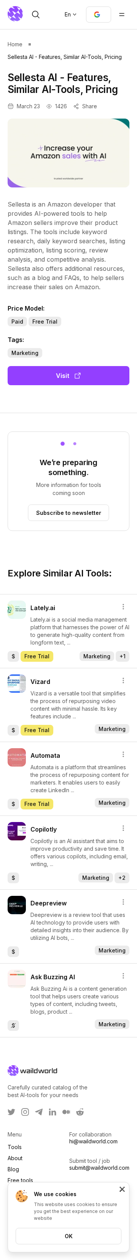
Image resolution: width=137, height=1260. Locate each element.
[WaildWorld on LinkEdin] (52, 1112)
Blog (13, 1169)
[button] (98, 15)
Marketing (24, 353)
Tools (15, 1147)
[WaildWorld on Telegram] (39, 1112)
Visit (62, 375)
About (15, 1158)
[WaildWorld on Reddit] (80, 1112)
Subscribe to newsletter (68, 513)
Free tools (20, 1180)
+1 (122, 656)
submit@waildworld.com (99, 1167)
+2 (122, 877)
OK (69, 1236)
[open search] (35, 14)
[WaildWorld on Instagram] (25, 1112)
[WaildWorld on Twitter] (11, 1112)
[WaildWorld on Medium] (66, 1112)
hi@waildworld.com (93, 1141)
